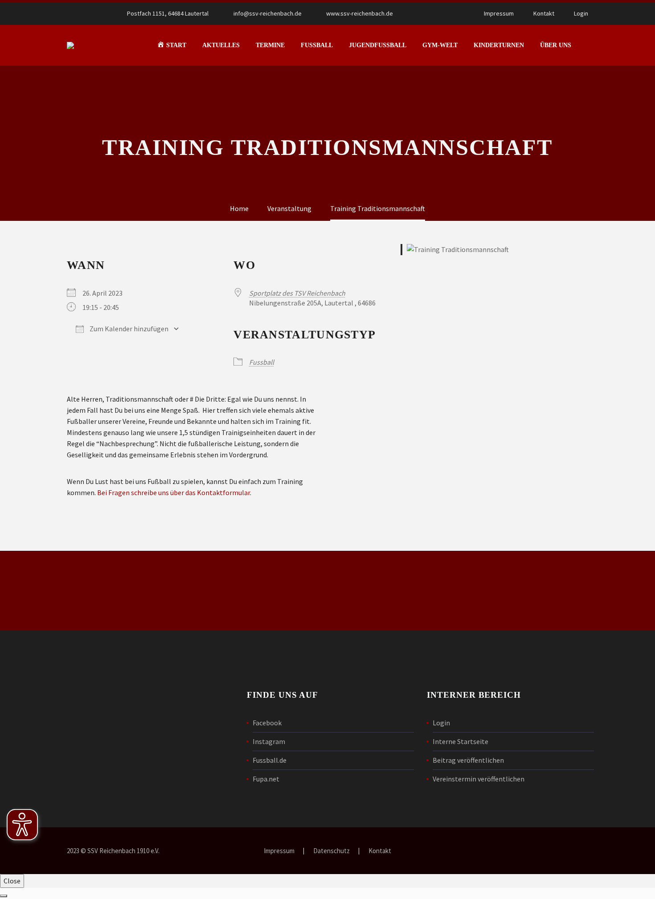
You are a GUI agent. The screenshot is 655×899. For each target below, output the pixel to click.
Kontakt (543, 13)
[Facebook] (428, 13)
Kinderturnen (499, 45)
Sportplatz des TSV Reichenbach (297, 293)
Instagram (269, 741)
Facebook (267, 722)
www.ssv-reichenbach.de (359, 13)
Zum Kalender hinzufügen (128, 328)
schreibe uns (196, 590)
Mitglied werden (327, 590)
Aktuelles (221, 45)
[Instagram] (442, 13)
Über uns (555, 45)
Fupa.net (266, 778)
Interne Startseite (460, 741)
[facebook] (443, 592)
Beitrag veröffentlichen (468, 760)
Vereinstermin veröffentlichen (478, 778)
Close (12, 880)
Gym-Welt (440, 45)
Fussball (317, 45)
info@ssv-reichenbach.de (267, 13)
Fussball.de (270, 760)
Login (581, 13)
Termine (270, 45)
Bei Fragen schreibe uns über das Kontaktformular (173, 492)
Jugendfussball (377, 45)
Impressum (499, 13)
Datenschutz (331, 851)
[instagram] (473, 592)
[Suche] (588, 45)
